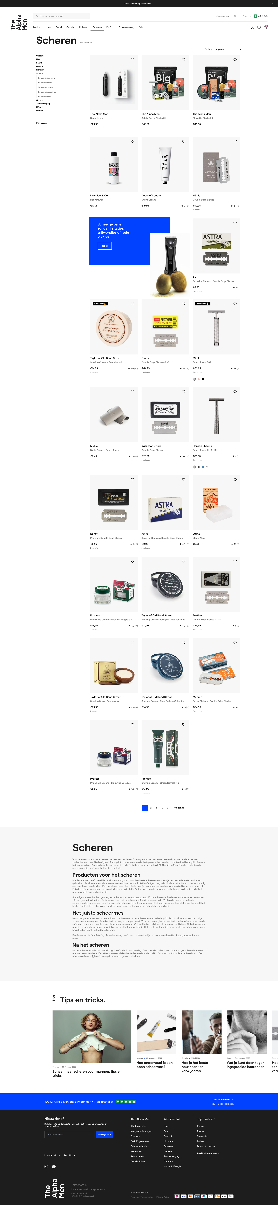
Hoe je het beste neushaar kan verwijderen (195, 1067)
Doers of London (206, 1146)
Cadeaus (40, 56)
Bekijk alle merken (207, 1153)
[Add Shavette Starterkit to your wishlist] (235, 59)
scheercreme (142, 903)
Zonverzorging (43, 103)
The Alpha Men (140, 1119)
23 (168, 808)
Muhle (200, 1141)
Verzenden (136, 1151)
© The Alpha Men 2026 (140, 1192)
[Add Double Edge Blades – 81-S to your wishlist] (184, 304)
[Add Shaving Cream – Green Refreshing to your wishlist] (184, 724)
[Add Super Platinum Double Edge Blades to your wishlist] (235, 643)
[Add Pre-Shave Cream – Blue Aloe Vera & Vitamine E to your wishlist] (132, 724)
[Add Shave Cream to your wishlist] (184, 141)
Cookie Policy (138, 1161)
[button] (59, 55)
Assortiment (172, 1119)
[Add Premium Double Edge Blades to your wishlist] (132, 479)
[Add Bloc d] (235, 479)
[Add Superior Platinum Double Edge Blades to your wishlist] (235, 223)
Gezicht (40, 66)
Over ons (135, 1136)
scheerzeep (99, 903)
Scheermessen (45, 82)
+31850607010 (79, 1185)
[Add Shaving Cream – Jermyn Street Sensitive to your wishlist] (184, 561)
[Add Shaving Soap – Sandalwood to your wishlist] (132, 643)
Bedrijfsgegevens (140, 1141)
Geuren (39, 100)
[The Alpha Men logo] (19, 23)
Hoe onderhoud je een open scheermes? (155, 1065)
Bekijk (104, 246)
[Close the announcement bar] (272, 3)
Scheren (40, 73)
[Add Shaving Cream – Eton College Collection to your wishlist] (184, 643)
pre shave (82, 886)
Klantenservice (138, 1126)
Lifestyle (40, 107)
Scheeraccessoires (47, 92)
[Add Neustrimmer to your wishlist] (132, 59)
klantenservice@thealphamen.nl (89, 1189)
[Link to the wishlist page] (259, 27)
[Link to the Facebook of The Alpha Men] (54, 1166)
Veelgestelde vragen (141, 1131)
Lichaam (40, 70)
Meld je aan (104, 1134)
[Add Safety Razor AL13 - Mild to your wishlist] (235, 392)
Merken (39, 110)
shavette (169, 935)
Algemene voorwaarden (142, 1197)
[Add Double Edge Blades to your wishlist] (235, 141)
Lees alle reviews (221, 1099)
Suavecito (202, 1136)
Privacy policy (162, 1197)
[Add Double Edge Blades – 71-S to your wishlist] (235, 561)
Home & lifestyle (172, 1166)
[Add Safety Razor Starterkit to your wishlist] (184, 59)
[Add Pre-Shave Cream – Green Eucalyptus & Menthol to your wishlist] (132, 561)
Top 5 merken (206, 1119)
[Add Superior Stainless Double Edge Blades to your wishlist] (184, 479)
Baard (39, 63)
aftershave (91, 953)
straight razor (184, 935)
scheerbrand (190, 953)
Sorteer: (209, 49)
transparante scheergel (119, 903)
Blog (53, 998)
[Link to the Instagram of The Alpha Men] (46, 1166)
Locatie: (49, 1155)
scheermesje (122, 924)
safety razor (79, 924)
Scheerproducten (46, 78)
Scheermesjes (44, 96)
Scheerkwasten (45, 87)
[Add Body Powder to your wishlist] (132, 141)
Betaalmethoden (139, 1146)
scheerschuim (139, 897)
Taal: (66, 1155)
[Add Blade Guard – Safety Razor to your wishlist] (132, 392)
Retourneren (137, 1156)
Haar (38, 59)
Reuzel (200, 1126)
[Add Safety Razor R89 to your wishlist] (235, 304)
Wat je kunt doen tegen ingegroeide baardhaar (246, 1065)
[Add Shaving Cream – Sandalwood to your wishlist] (132, 304)
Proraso (201, 1131)
